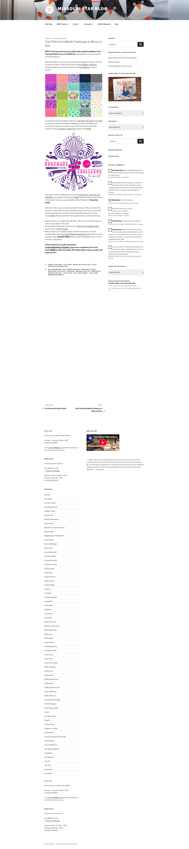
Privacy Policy (49, 844)
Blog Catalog (48, 532)
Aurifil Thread (62, 229)
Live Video (67, 264)
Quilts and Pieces (50, 691)
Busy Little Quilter (50, 552)
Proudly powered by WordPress (67, 844)
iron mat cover (88, 269)
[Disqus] (73, 306)
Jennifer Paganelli (50, 597)
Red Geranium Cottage (52, 700)
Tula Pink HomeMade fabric (88, 226)
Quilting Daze (49, 683)
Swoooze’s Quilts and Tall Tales (55, 737)
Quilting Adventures (51, 679)
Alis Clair (47, 495)
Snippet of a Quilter (51, 728)
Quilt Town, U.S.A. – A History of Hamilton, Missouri (122, 224)
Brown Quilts (48, 540)
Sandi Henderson (50, 704)
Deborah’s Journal (50, 564)
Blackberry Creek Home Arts (54, 527)
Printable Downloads (58, 266)
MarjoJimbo (116, 200)
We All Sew (48, 773)
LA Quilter (47, 609)
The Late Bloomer (50, 745)
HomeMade (84, 67)
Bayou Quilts (48, 523)
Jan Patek (47, 593)
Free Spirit (89, 121)
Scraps (46, 712)
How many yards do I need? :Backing (118, 203)
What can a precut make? (115, 215)
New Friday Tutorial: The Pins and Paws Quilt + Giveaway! (124, 256)
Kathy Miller (48, 605)
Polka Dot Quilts (50, 667)
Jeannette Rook (117, 170)
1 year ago (126, 215)
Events (75, 24)
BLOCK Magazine (104, 24)
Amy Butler (48, 499)
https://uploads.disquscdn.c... (134, 170)
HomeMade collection (88, 65)
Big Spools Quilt (113, 62)
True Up (47, 761)
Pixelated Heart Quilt (114, 177)
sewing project (55, 273)
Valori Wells (48, 769)
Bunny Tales (48, 548)
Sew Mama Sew (50, 716)
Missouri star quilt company (61, 271)
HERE (88, 129)
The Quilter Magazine (51, 749)
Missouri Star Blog (82, 8)
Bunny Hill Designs (50, 544)
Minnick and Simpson (51, 626)
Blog (116, 24)
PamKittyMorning (50, 646)
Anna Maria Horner (51, 507)
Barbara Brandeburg (51, 519)
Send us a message (53, 471)
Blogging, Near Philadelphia (54, 536)
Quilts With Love (50, 696)
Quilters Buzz (49, 675)
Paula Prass (48, 659)
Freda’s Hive (48, 573)
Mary (63, 38)
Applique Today (49, 511)
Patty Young (48, 655)
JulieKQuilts (48, 601)
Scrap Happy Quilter (51, 708)
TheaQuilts (48, 753)
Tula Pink (81, 121)
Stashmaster (48, 732)
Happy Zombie (49, 581)
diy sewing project (72, 269)
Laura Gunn (48, 614)
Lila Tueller (48, 618)
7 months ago (125, 177)
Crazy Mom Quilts (50, 560)
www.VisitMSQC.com (55, 448)
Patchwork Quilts (50, 650)
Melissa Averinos (50, 622)
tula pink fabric (80, 273)
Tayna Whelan (49, 741)
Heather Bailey (49, 585)
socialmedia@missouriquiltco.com (77, 234)
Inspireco (47, 589)
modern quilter (83, 271)
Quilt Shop (48, 24)
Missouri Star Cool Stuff (85, 264)
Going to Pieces (49, 577)
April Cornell (48, 515)
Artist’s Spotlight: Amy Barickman (120, 66)
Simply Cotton (49, 724)
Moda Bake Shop (50, 630)
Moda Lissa (48, 634)
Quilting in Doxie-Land (52, 687)
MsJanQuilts (48, 638)
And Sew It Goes (50, 503)
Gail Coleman (117, 221)
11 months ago (134, 203)
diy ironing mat (55, 269)
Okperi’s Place (49, 642)
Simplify (47, 720)
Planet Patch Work (51, 663)
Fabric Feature (55, 264)
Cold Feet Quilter (50, 556)
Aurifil (99, 121)
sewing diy (96, 271)
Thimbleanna (49, 757)
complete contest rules (66, 129)
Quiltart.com (48, 671)
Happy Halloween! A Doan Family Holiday (122, 58)
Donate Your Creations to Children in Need (120, 194)
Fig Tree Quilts (49, 568)
